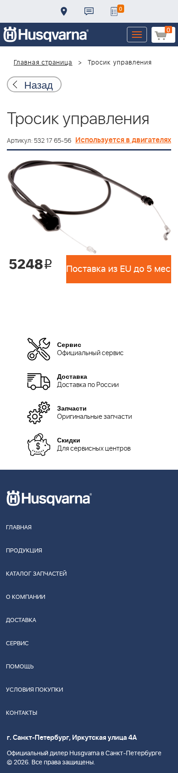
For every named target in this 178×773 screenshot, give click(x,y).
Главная (18, 527)
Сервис (17, 643)
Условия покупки (34, 690)
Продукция (24, 551)
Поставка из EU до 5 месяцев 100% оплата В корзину (118, 269)
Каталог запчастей (36, 574)
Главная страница (43, 62)
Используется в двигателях (123, 140)
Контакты (89, 11)
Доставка (63, 11)
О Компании (25, 597)
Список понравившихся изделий (114, 11)
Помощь (20, 667)
